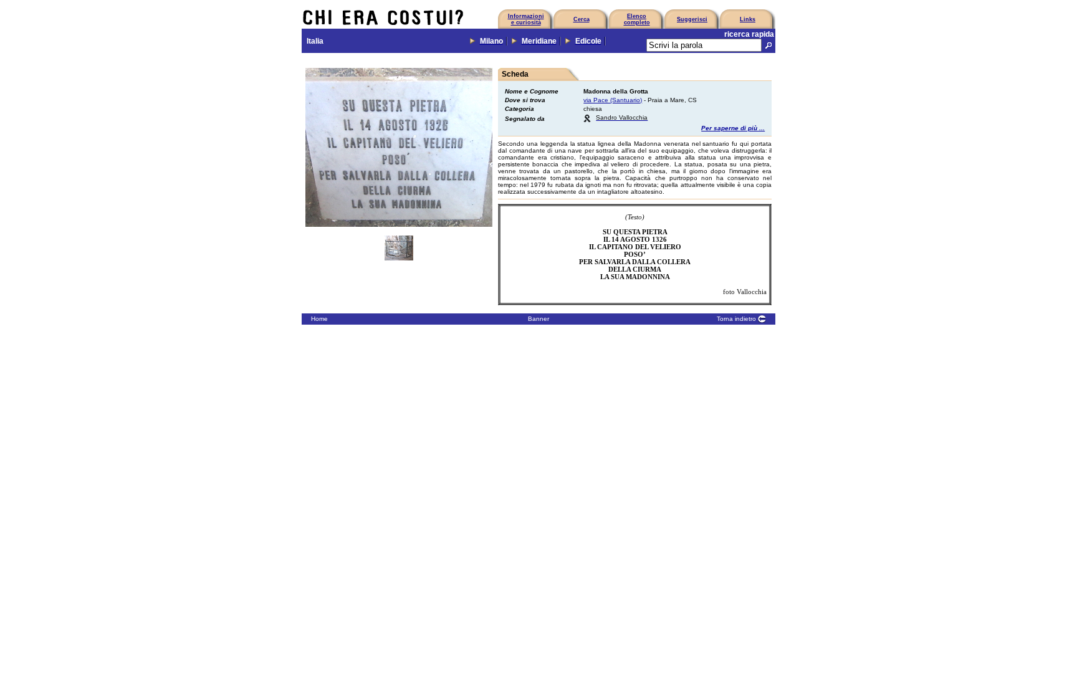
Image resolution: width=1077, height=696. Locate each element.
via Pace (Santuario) (612, 100)
